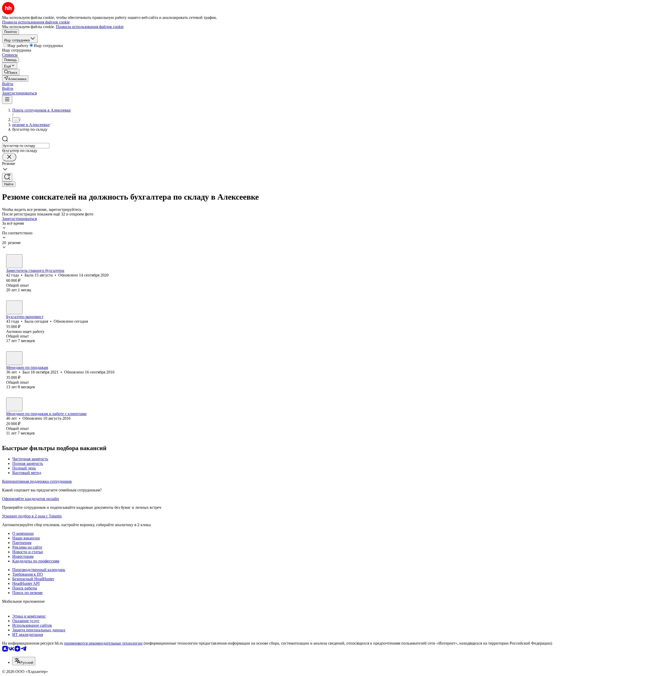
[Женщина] (14, 261)
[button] (7, 84)
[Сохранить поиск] (7, 177)
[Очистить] (9, 157)
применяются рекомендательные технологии (103, 643)
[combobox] (25, 145)
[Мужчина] (14, 358)
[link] (10, 72)
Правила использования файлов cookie (90, 27)
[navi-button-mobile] (7, 99)
